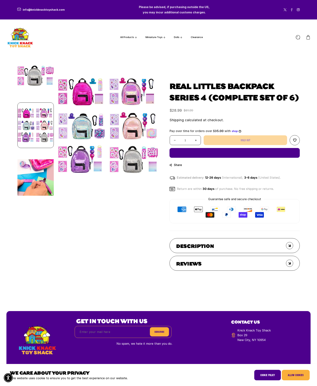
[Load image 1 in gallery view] (35, 125)
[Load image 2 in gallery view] (35, 175)
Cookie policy (267, 375)
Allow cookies (296, 375)
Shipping (177, 120)
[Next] (35, 204)
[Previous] (35, 46)
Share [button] (178, 165)
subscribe (159, 332)
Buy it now (234, 153)
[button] (308, 37)
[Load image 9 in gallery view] (35, 75)
